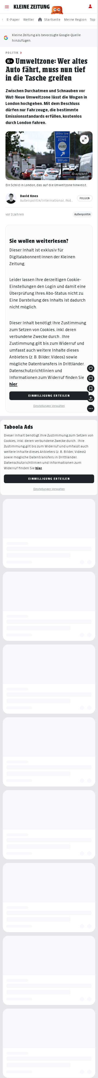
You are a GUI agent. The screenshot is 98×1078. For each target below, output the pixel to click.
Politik (12, 52)
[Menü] (7, 7)
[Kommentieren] (90, 378)
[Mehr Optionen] (90, 408)
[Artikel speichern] (90, 388)
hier (13, 384)
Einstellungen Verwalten (49, 405)
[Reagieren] (90, 368)
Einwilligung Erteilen (49, 395)
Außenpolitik (82, 214)
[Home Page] (32, 7)
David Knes (29, 196)
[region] (49, 20)
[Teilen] (90, 398)
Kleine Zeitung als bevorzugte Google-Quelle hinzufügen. (46, 37)
